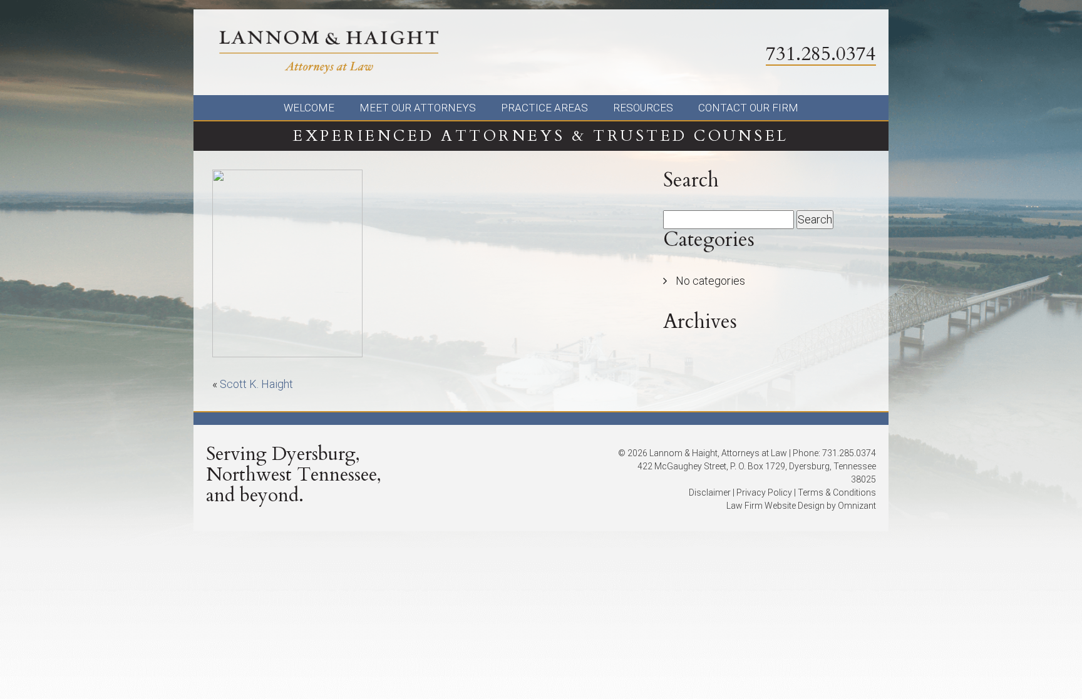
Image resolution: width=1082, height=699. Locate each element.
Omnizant (857, 506)
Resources (643, 107)
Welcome (309, 107)
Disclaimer (710, 492)
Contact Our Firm (748, 107)
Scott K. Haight (256, 383)
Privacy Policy (764, 492)
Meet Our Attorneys (417, 107)
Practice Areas (544, 107)
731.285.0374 (821, 54)
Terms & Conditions (837, 492)
